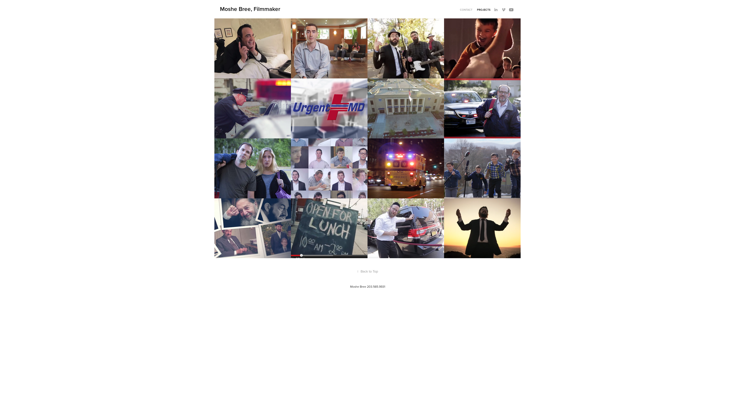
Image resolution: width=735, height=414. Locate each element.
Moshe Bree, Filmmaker (250, 9)
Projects (483, 10)
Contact (466, 10)
